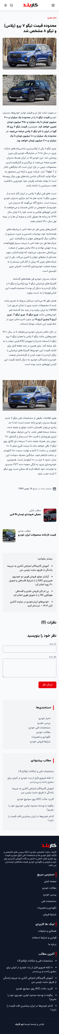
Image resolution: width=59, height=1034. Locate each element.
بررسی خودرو (43, 723)
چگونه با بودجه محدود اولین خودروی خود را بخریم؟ (31, 808)
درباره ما (52, 944)
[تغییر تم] (6, 5)
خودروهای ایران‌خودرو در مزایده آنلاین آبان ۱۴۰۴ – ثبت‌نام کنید (31, 604)
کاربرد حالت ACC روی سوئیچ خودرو (35, 799)
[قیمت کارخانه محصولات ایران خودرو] (9, 535)
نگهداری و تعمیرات (40, 737)
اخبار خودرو (44, 718)
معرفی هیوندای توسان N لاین (25, 514)
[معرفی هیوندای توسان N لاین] (50, 515)
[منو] (53, 5)
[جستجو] (11, 5)
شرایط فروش (49, 915)
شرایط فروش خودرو (40, 742)
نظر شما (52, 657)
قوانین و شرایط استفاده (44, 938)
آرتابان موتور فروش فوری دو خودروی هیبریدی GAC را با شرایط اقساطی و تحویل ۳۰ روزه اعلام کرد (30, 581)
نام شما (52, 644)
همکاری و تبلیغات (47, 931)
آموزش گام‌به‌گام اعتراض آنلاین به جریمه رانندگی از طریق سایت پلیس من (29, 568)
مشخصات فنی (48, 901)
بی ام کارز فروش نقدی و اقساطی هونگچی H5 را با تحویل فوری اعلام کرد (32, 593)
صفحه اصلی (50, 881)
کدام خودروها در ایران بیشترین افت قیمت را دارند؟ (31, 818)
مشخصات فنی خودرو (39, 728)
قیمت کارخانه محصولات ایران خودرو (37, 535)
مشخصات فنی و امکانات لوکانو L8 (36, 771)
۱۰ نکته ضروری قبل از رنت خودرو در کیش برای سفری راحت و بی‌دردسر (30, 780)
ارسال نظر (47, 685)
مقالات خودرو (43, 732)
